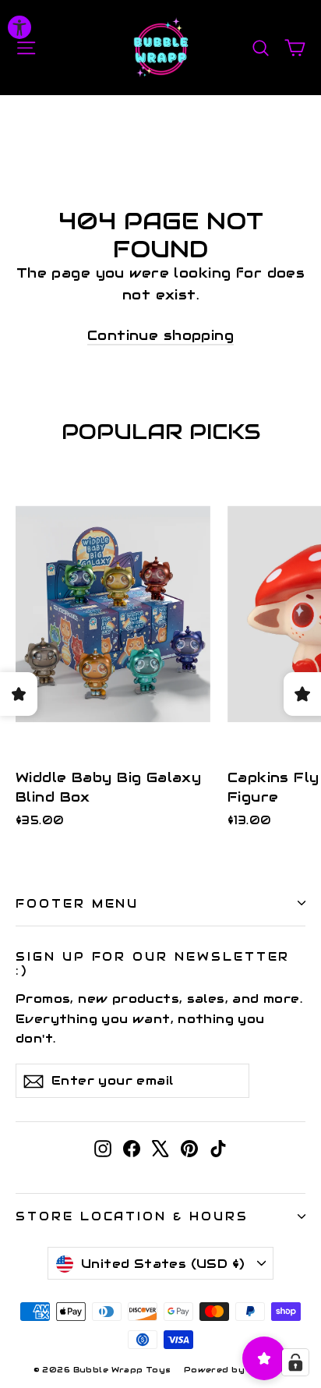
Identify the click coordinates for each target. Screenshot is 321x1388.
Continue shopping (160, 335)
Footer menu (77, 903)
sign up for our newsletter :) (153, 963)
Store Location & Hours (132, 1216)
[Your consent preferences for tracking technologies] (295, 1362)
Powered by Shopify (236, 1370)
